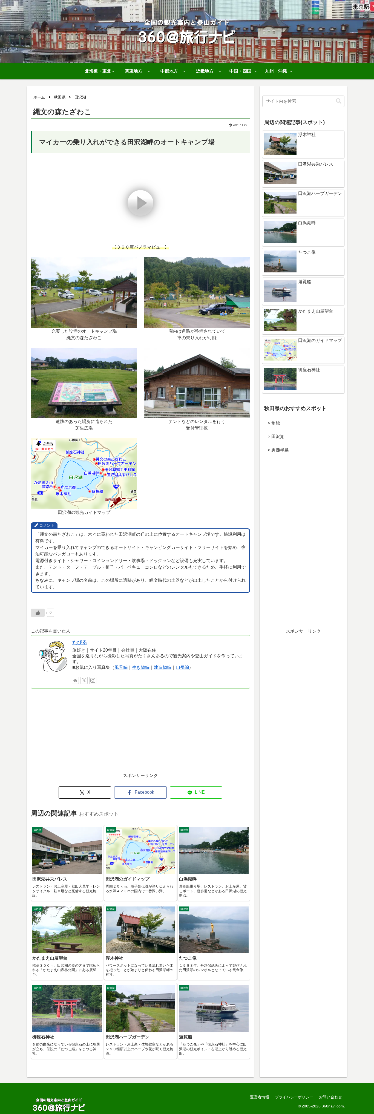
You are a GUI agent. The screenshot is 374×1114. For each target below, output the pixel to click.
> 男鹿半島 (276, 450)
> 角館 (271, 423)
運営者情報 (259, 1097)
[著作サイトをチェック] (75, 680)
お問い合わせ (330, 1097)
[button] (339, 101)
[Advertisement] (140, 733)
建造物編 (162, 667)
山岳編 (182, 667)
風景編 (121, 667)
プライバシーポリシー (294, 1097)
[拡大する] (130, 264)
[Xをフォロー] (84, 680)
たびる (79, 642)
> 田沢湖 (273, 436)
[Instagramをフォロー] (92, 680)
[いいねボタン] (38, 613)
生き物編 (140, 667)
